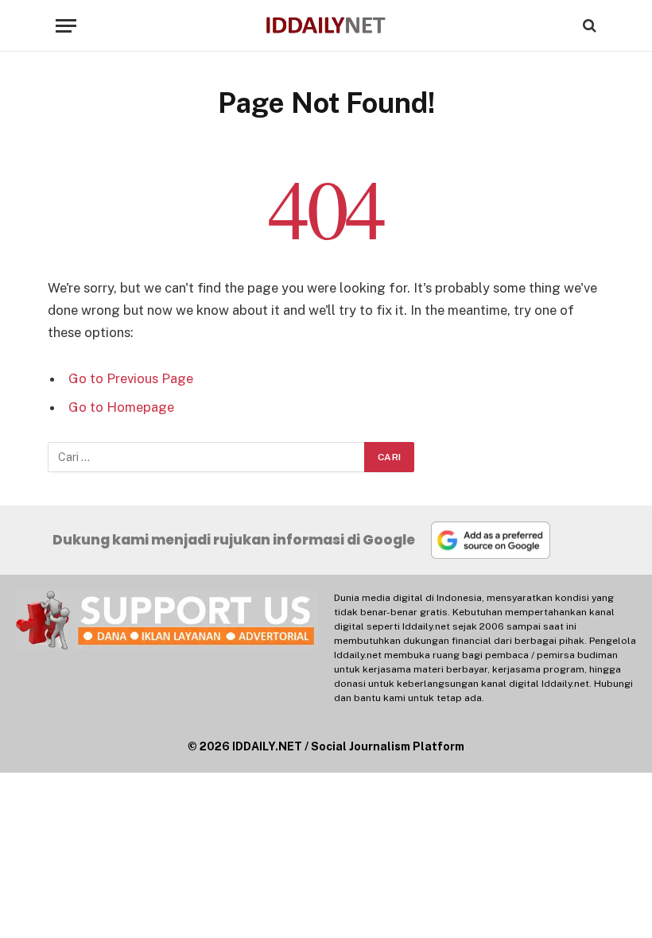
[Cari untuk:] (207, 457)
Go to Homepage (121, 407)
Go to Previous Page (130, 378)
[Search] (588, 26)
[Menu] (66, 26)
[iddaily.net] (325, 26)
